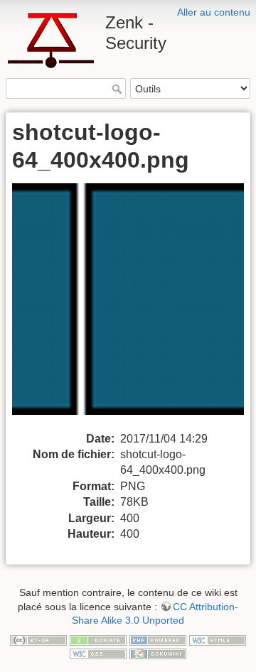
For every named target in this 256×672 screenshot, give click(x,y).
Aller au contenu (213, 12)
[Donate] (98, 639)
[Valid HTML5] (217, 639)
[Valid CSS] (98, 653)
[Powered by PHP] (157, 639)
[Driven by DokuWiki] (157, 653)
